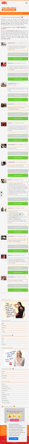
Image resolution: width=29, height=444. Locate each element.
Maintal (3, 384)
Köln (3, 329)
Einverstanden (13, 438)
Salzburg (3, 344)
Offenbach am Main (6, 388)
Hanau (3, 392)
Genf (3, 373)
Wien (3, 338)
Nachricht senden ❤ (17, 58)
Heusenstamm (5, 390)
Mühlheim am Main (23, 43)
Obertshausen (5, 386)
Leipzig (3, 331)
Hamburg (4, 325)
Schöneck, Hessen (6, 402)
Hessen (12, 13)
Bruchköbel (4, 398)
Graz (3, 340)
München (4, 327)
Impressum (14, 442)
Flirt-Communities (21, 19)
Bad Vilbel (4, 396)
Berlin (3, 323)
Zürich (3, 371)
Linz (2, 342)
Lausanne (4, 377)
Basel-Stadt (4, 375)
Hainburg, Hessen (5, 394)
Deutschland (8, 13)
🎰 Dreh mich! (14, 420)
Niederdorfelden (5, 400)
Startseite (3, 13)
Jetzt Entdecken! (17, 54)
